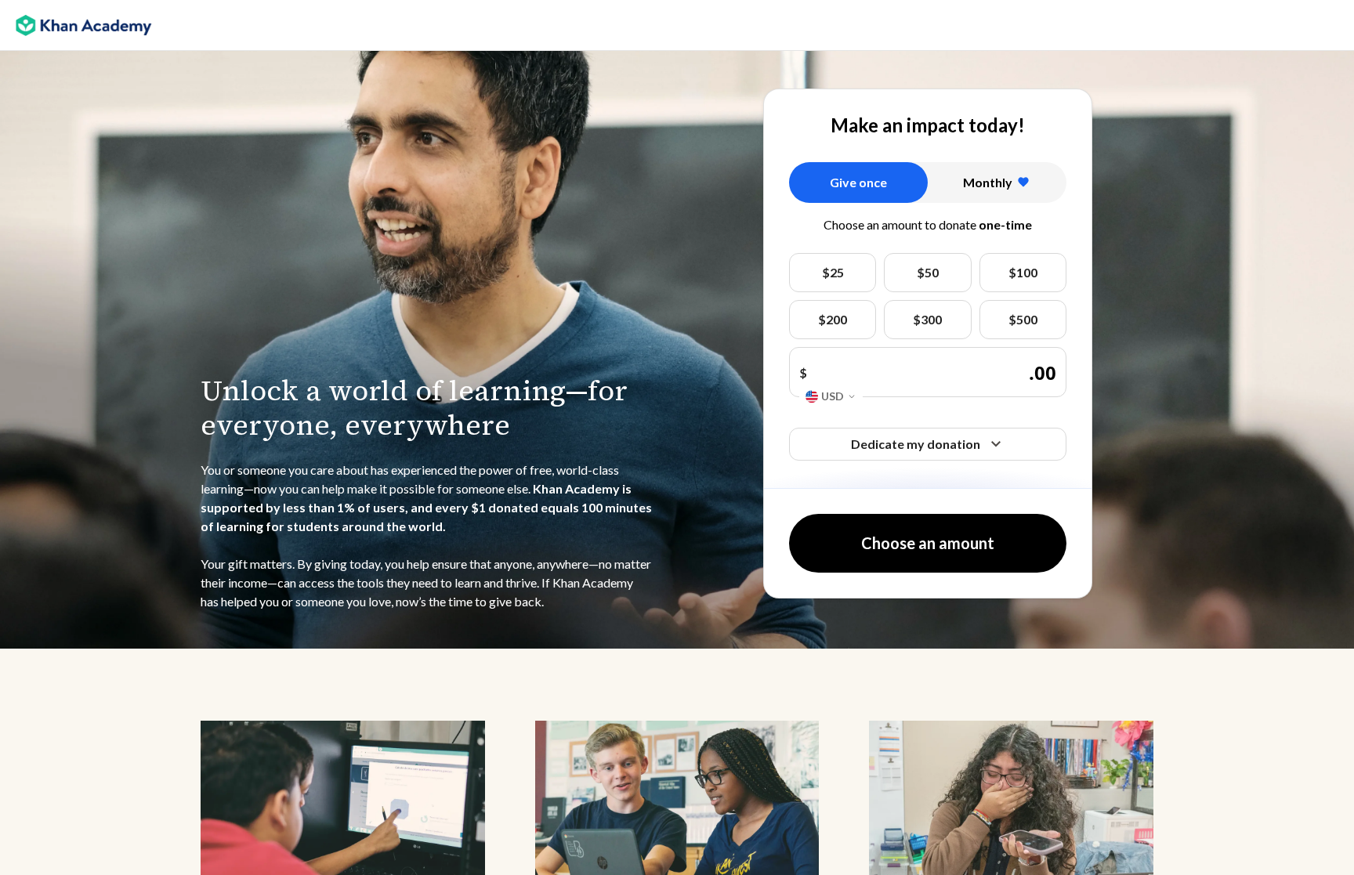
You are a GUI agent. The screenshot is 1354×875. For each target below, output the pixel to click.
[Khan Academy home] (84, 26)
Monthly (987, 182)
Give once (858, 182)
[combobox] (831, 397)
